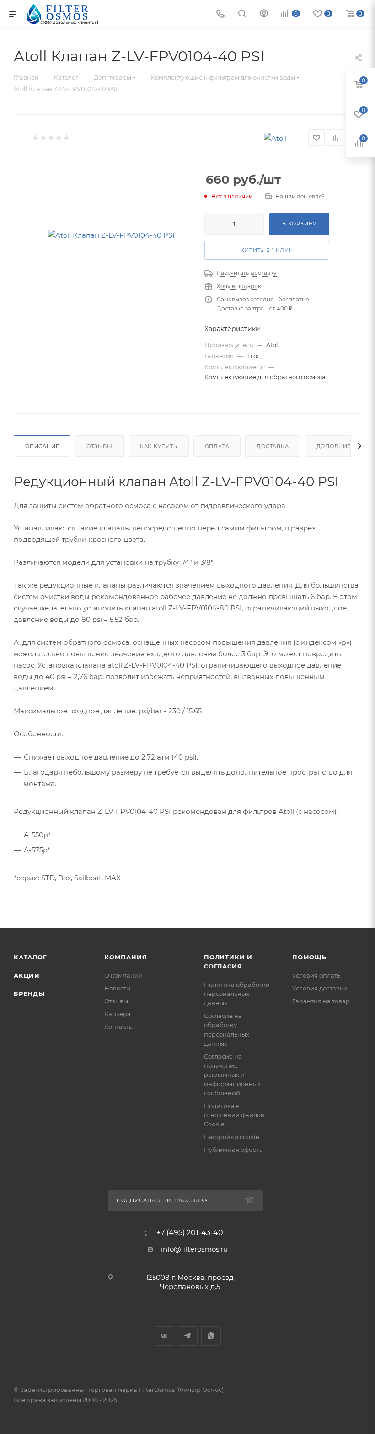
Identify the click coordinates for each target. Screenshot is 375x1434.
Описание (42, 446)
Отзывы (99, 446)
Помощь (309, 957)
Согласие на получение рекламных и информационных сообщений (232, 1075)
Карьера (117, 1013)
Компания (125, 957)
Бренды (29, 993)
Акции (27, 975)
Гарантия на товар (321, 1001)
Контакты (119, 1026)
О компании (123, 975)
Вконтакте (164, 1336)
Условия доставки (320, 988)
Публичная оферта (233, 1149)
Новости (117, 988)
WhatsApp (211, 1336)
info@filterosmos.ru (194, 1249)
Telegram (188, 1336)
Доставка (273, 446)
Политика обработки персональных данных (237, 993)
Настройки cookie (231, 1136)
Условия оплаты (317, 975)
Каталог (30, 957)
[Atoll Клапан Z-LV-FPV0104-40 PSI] (111, 235)
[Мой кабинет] (264, 14)
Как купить (158, 446)
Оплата (217, 446)
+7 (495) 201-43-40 (189, 1232)
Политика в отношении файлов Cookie (234, 1115)
